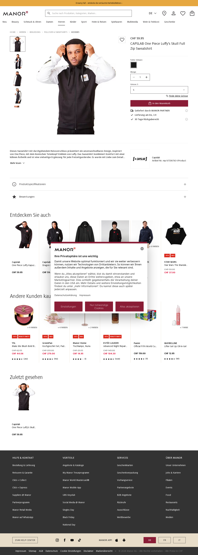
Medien (169, 517)
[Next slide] (177, 252)
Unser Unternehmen (176, 465)
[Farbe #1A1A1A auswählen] (133, 65)
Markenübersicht (104, 551)
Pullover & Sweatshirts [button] (55, 32)
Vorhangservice (124, 480)
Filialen (169, 480)
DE (150, 13)
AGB (41, 551)
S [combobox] (133, 90)
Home (12, 32)
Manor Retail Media (22, 510)
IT (179, 540)
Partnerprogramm (21, 502)
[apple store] (117, 540)
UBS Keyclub (69, 495)
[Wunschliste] (122, 39)
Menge (133, 72)
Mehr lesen (15, 163)
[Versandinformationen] (186, 110)
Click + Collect (19, 480)
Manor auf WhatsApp (22, 517)
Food (168, 495)
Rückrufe (121, 502)
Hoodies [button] (75, 32)
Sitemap (32, 551)
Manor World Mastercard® (76, 480)
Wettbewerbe (124, 517)
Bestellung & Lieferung (23, 465)
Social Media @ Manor (74, 502)
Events (169, 487)
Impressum (20, 551)
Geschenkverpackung (127, 472)
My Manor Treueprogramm (76, 472)
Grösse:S (134, 84)
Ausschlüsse (123, 510)
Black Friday (68, 517)
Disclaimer (88, 551)
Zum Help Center (25, 540)
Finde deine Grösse (178, 96)
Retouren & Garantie (22, 472)
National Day (69, 524)
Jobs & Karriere (173, 472)
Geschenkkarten (125, 465)
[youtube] (72, 540)
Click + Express (19, 487)
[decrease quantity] (134, 77)
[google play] (124, 540)
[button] (5, 22)
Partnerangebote (125, 487)
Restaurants (171, 502)
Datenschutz (51, 551)
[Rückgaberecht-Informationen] (186, 119)
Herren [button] (22, 32)
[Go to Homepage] (15, 13)
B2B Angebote (124, 495)
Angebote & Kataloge (73, 465)
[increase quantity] (146, 77)
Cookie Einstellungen (70, 551)
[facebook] (65, 540)
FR (164, 540)
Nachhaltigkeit (173, 510)
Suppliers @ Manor (21, 495)
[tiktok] (79, 540)
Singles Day (68, 510)
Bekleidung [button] (35, 32)
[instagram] (57, 540)
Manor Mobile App (72, 487)
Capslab (156, 157)
